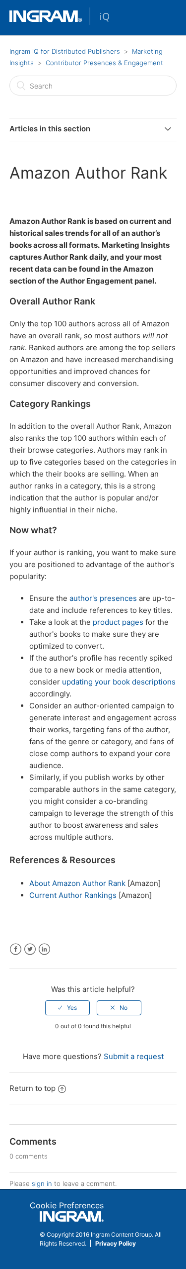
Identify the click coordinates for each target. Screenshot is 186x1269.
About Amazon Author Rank (77, 883)
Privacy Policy (115, 1243)
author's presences (103, 598)
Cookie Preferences (67, 1205)
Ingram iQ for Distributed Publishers (64, 51)
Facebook (15, 949)
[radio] (67, 1007)
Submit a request (134, 1056)
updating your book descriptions (119, 681)
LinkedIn (44, 949)
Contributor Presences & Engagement (104, 63)
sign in (42, 1183)
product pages (118, 622)
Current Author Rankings (73, 895)
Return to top (32, 1088)
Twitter (30, 949)
